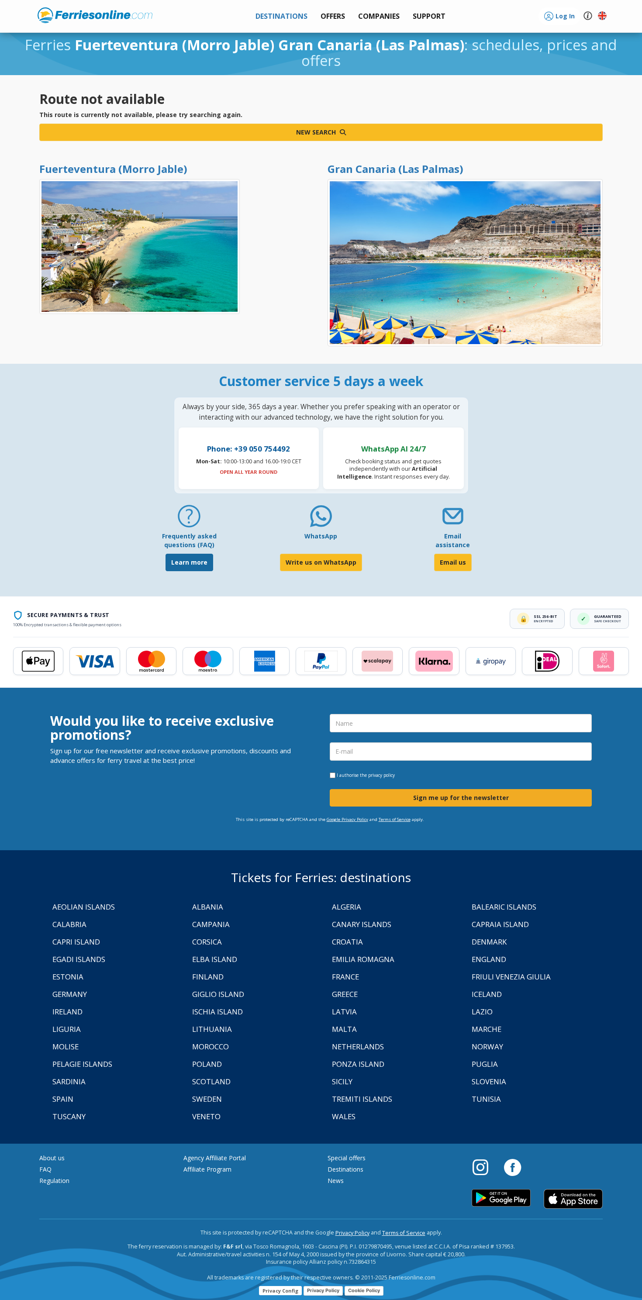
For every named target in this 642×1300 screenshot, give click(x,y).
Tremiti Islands (362, 1099)
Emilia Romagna (363, 959)
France (345, 977)
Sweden (207, 1099)
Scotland (211, 1081)
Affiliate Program (207, 1169)
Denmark (489, 942)
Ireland (67, 1012)
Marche (486, 1029)
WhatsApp (320, 536)
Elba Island (214, 959)
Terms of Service (395, 819)
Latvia (344, 1012)
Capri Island (76, 942)
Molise (65, 1046)
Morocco (210, 1046)
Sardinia (69, 1081)
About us (52, 1158)
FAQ (45, 1169)
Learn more (189, 562)
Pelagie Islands (82, 1064)
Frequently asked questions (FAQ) (189, 540)
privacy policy (381, 775)
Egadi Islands (78, 959)
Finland (208, 977)
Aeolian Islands (83, 907)
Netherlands (358, 1046)
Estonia (67, 977)
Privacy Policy (352, 1233)
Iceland (487, 994)
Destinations (345, 1169)
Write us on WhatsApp (321, 562)
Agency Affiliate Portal (214, 1158)
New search (317, 132)
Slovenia (489, 1081)
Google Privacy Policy (347, 819)
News (336, 1180)
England (489, 959)
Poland (207, 1064)
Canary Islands (361, 924)
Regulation (54, 1180)
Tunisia (486, 1099)
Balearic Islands (504, 907)
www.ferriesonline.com (95, 15)
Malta (344, 1029)
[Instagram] (485, 1166)
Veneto (206, 1116)
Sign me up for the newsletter (461, 797)
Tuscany (69, 1116)
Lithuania (212, 1029)
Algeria (346, 907)
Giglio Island (218, 994)
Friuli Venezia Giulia (511, 977)
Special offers (347, 1158)
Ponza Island (358, 1064)
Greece (345, 994)
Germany (69, 994)
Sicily (342, 1081)
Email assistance (452, 540)
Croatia (347, 942)
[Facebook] (512, 1166)
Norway (487, 1046)
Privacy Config (280, 1290)
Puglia (485, 1064)
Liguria (66, 1029)
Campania (211, 924)
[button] (429, 16)
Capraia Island (500, 924)
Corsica (207, 942)
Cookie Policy (364, 1290)
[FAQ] (189, 519)
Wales (344, 1116)
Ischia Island (217, 1012)
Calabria (69, 924)
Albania (207, 907)
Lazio (482, 1012)
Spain (62, 1099)
